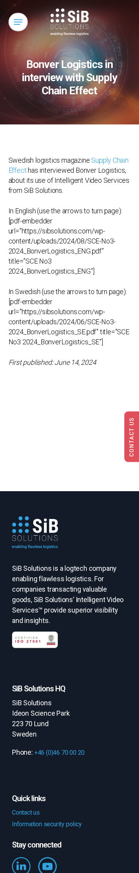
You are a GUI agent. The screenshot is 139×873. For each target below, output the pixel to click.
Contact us (26, 812)
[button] (18, 22)
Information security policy (47, 824)
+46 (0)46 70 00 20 (59, 752)
